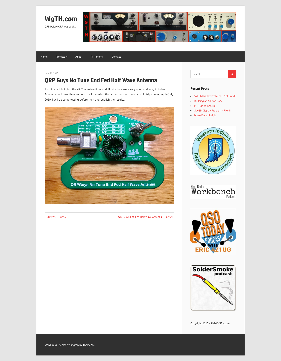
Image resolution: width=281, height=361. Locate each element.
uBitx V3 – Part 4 (56, 216)
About (78, 56)
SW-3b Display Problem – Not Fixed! (215, 96)
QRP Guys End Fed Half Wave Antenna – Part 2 (145, 216)
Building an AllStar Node (208, 101)
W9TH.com (61, 18)
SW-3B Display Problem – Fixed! (212, 110)
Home (44, 56)
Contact (116, 56)
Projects (60, 56)
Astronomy (97, 56)
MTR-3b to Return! (205, 105)
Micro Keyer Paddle (205, 115)
